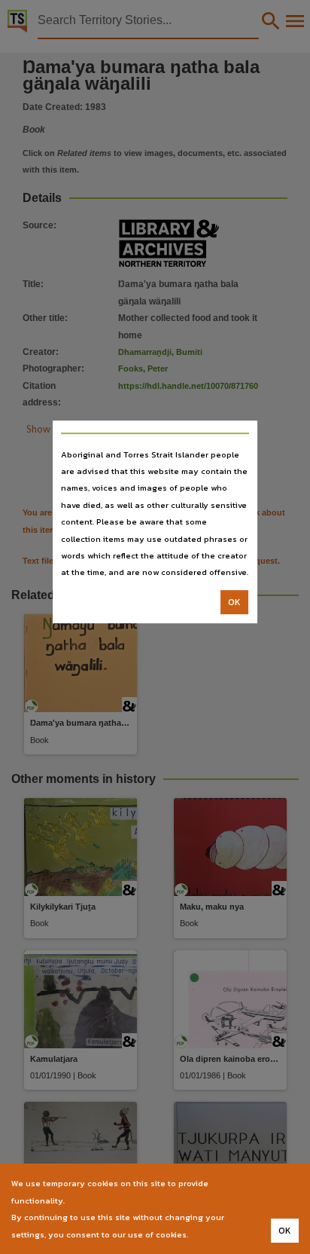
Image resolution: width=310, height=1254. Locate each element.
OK (234, 602)
